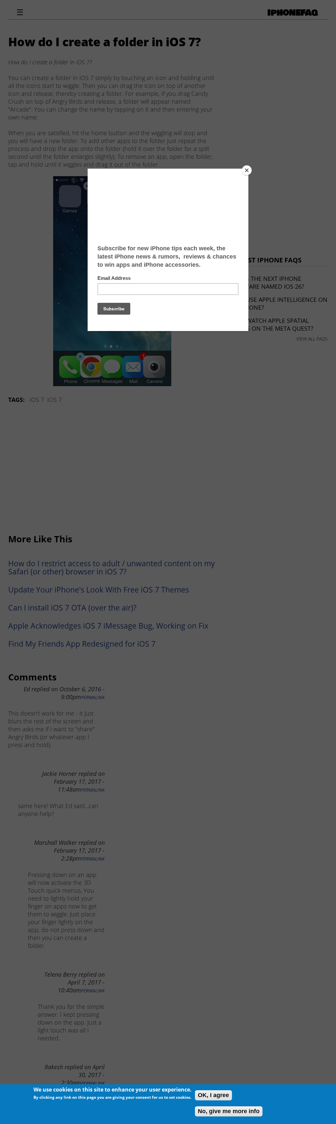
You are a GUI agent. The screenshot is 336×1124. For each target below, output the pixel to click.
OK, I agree (213, 1095)
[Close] (247, 170)
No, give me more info (229, 1111)
